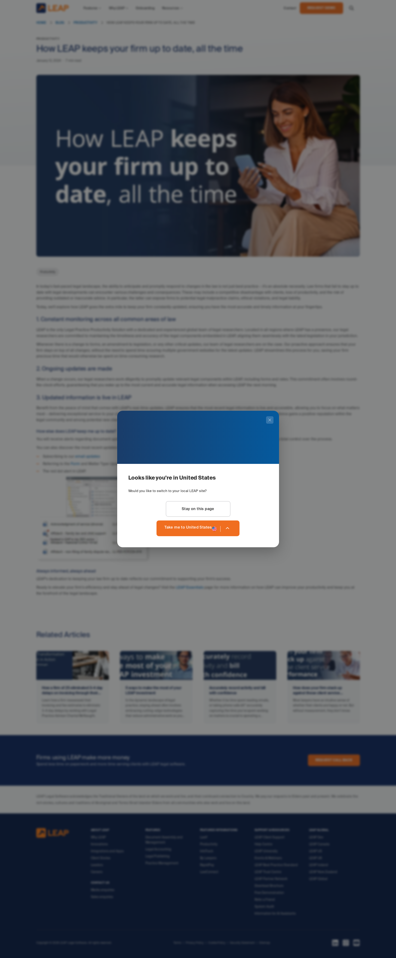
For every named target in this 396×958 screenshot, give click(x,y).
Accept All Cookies (336, 947)
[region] (198, 947)
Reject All (301, 947)
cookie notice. (161, 953)
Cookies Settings (268, 947)
